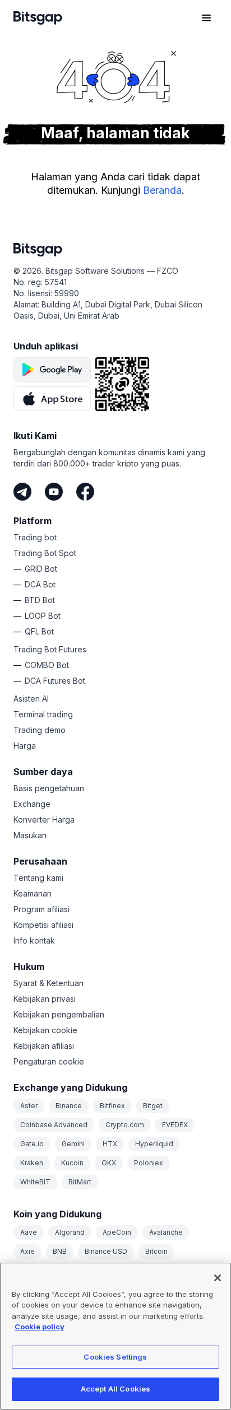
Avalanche (166, 1232)
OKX (108, 1163)
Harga (24, 745)
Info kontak (34, 940)
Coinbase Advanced (53, 1124)
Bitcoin (156, 1251)
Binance (69, 1105)
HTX (110, 1144)
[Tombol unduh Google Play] (52, 369)
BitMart (79, 1182)
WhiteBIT (35, 1182)
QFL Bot (39, 631)
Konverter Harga (44, 819)
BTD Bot (40, 600)
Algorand (70, 1232)
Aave (28, 1232)
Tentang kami (38, 878)
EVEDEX (175, 1124)
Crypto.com (124, 1124)
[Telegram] (22, 492)
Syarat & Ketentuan (48, 983)
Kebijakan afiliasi (43, 1046)
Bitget (153, 1105)
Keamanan (32, 893)
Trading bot (35, 537)
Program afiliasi (41, 909)
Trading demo (39, 730)
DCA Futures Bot (55, 680)
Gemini (73, 1144)
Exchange (31, 804)
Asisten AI (31, 698)
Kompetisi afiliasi (43, 925)
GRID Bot (41, 568)
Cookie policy (39, 1326)
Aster (29, 1105)
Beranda (162, 190)
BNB (60, 1251)
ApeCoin (117, 1232)
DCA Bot (40, 584)
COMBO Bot (47, 665)
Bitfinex (112, 1105)
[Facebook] (85, 492)
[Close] (217, 1278)
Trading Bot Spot (44, 553)
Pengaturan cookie (48, 1061)
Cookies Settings (115, 1356)
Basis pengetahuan (48, 788)
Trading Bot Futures (49, 649)
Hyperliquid (154, 1144)
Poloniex (148, 1163)
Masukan (30, 835)
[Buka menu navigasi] (206, 18)
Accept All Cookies (115, 1388)
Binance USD (106, 1251)
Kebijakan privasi (44, 998)
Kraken (31, 1163)
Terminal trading (43, 714)
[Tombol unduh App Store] (52, 398)
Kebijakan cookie (45, 1030)
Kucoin (72, 1163)
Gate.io (32, 1144)
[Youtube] (54, 492)
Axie (27, 1251)
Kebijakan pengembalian (58, 1014)
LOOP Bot (43, 615)
